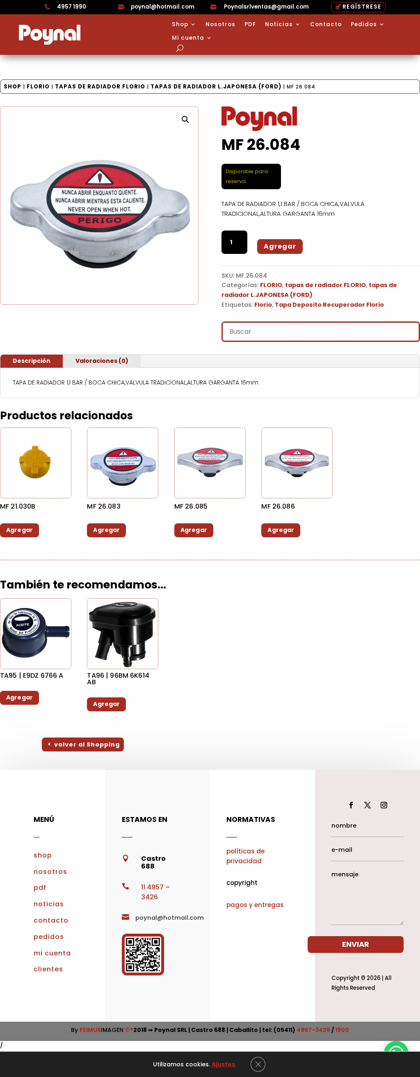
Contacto (326, 24)
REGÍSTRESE (361, 7)
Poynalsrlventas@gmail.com (266, 7)
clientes (48, 969)
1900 (342, 1030)
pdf (40, 887)
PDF (250, 24)
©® (129, 1030)
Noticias (279, 24)
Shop (180, 24)
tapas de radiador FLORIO (100, 87)
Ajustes (223, 1064)
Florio (263, 305)
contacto (51, 920)
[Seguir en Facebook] (351, 805)
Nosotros (220, 24)
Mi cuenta (188, 38)
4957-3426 (313, 1030)
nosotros (50, 871)
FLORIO (38, 87)
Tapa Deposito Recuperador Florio (329, 305)
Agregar (280, 246)
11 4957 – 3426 (155, 892)
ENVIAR (355, 944)
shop (43, 855)
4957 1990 (71, 7)
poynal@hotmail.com (162, 7)
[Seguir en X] (367, 805)
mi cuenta (52, 953)
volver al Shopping (87, 744)
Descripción (31, 361)
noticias (49, 904)
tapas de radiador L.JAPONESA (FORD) (216, 87)
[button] (185, 119)
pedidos (49, 936)
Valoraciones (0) (101, 361)
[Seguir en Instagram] (383, 805)
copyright (242, 882)
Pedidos (364, 24)
